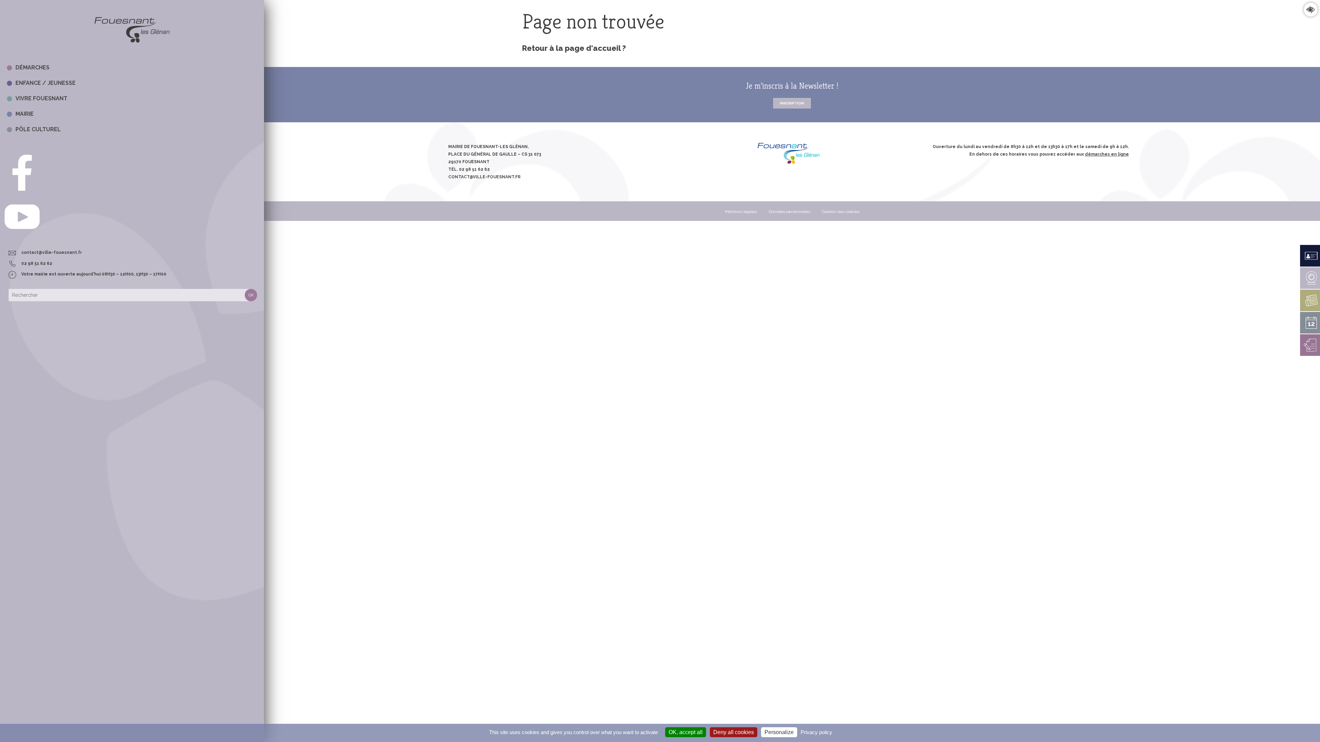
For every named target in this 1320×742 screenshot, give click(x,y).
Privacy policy (816, 732)
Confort (1310, 9)
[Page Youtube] (22, 236)
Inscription (792, 103)
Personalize (779, 732)
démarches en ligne (1107, 154)
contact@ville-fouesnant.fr (51, 252)
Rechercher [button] (251, 295)
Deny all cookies (733, 732)
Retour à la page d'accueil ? (574, 48)
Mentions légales (741, 211)
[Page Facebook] (22, 192)
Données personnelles (789, 211)
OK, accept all (686, 732)
